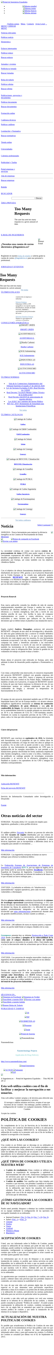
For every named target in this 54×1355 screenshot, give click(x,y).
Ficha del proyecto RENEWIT (13, 788)
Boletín (4, 187)
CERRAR (12, 26)
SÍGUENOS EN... (8, 995)
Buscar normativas (8, 136)
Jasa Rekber (14, 1341)
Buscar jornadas (7, 73)
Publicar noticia (7, 37)
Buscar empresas (7, 180)
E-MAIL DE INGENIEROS (12, 235)
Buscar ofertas (6, 89)
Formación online (8, 113)
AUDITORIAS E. (27, 338)
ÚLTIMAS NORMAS (10, 377)
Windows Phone (12, 1231)
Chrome (9, 1222)
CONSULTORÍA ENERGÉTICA (15, 323)
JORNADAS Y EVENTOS (12, 267)
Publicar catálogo (8, 124)
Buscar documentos (9, 107)
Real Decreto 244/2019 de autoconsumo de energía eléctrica (25, 398)
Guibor (23, 424)
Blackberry (10, 1233)
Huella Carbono (27, 347)
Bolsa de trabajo (7, 80)
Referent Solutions (21, 304)
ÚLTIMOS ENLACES (10, 292)
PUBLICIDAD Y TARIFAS (12, 1008)
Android (9, 1228)
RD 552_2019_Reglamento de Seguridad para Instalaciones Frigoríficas (25, 405)
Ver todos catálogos (23, 520)
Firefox (9, 1224)
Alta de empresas (8, 176)
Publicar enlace (7, 53)
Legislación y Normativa (11, 131)
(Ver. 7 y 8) (37, 1217)
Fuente (3, 805)
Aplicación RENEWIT (10, 784)
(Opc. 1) (15, 1219)
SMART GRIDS (27, 329)
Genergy (23, 454)
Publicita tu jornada (8, 69)
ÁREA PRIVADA (8, 203)
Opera (8, 1226)
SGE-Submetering (27, 355)
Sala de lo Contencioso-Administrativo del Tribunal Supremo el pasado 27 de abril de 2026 (26, 385)
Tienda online (6, 142)
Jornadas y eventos (8, 64)
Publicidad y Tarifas (9, 162)
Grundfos (23, 474)
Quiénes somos (13, 24)
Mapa (23, 24)
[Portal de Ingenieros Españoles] (14, 2)
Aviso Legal (40, 24)
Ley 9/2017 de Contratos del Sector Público (25, 401)
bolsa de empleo (24, 256)
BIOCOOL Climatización (23, 464)
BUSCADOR (6, 193)
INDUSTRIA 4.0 (27, 364)
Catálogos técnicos (8, 120)
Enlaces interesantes (9, 48)
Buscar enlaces (7, 57)
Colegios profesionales (10, 156)
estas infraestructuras (22, 911)
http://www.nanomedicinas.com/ (14, 1061)
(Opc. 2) (23, 1219)
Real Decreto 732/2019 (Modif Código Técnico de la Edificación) (25, 393)
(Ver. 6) (30, 1217)
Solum (23, 444)
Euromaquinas (23, 504)
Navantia (20, 832)
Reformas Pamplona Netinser (24, 319)
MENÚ (4, 26)
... (46, 24)
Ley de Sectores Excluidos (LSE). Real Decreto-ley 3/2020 (25, 389)
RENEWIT (18, 577)
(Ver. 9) (46, 1217)
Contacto (30, 24)
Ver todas (24, 290)
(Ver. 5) (23, 1217)
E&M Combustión (23, 434)
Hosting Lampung (5, 1341)
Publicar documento (9, 102)
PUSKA (23, 484)
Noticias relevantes (8, 33)
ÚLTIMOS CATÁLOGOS (12, 415)
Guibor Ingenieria (23, 494)
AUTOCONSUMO (27, 373)
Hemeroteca (6, 42)
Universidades (6, 149)
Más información (7, 850)
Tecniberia (38, 870)
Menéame (5, 537)
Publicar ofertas (7, 84)
